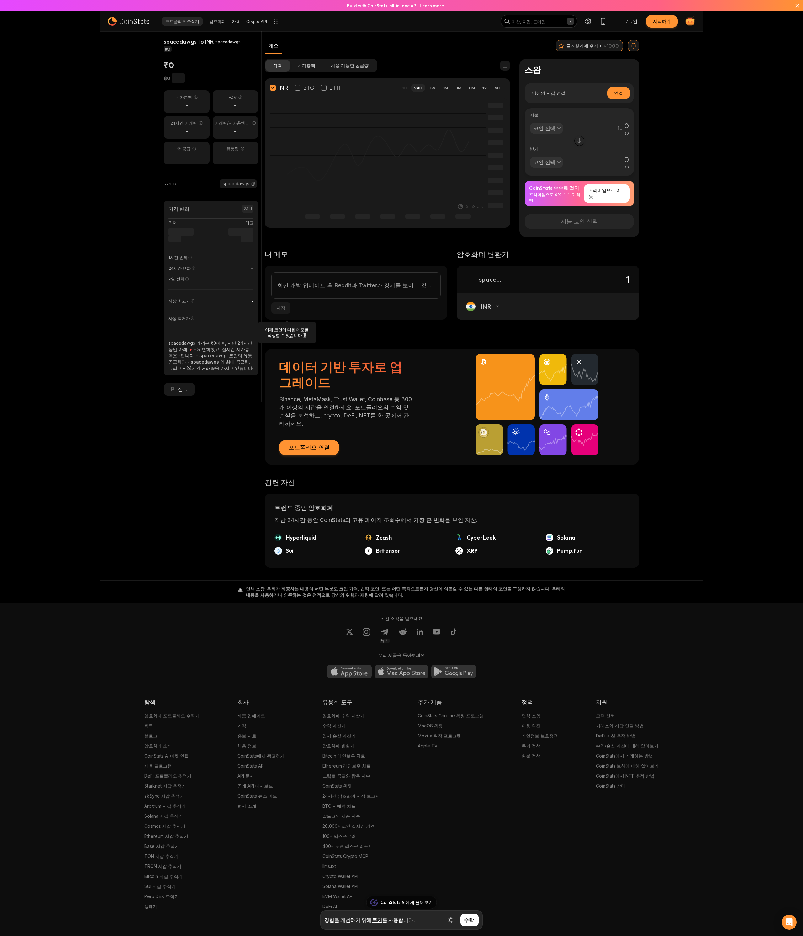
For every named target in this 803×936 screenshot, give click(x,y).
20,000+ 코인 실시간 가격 (348, 826)
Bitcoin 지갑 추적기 (163, 876)
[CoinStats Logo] (128, 21)
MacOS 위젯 (430, 725)
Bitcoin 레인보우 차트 (343, 755)
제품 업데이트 (251, 715)
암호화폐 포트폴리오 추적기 (171, 715)
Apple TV (428, 745)
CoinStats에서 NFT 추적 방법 (625, 776)
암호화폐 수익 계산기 (343, 715)
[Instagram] (366, 635)
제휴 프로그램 (158, 765)
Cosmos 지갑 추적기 (164, 826)
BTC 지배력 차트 (339, 806)
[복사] (253, 183)
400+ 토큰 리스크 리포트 (347, 846)
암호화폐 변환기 (338, 745)
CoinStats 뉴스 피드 (257, 796)
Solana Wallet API (340, 886)
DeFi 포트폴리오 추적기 (167, 776)
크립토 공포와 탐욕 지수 (346, 776)
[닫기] (793, 5)
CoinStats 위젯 (337, 786)
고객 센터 (605, 715)
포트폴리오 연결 (309, 447)
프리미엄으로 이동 (605, 193)
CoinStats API (251, 765)
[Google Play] (453, 671)
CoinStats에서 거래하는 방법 (624, 755)
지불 (534, 115)
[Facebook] (453, 635)
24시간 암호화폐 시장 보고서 (351, 796)
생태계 (150, 906)
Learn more (432, 5)
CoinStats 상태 (610, 786)
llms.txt (329, 866)
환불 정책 (531, 755)
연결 (618, 93)
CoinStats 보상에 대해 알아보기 (627, 765)
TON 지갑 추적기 (161, 856)
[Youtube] (436, 635)
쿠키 (377, 920)
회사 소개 (246, 806)
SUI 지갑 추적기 (160, 886)
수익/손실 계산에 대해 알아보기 (627, 745)
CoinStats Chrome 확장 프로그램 (451, 715)
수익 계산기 (334, 725)
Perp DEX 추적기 (161, 896)
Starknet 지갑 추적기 (165, 786)
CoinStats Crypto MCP (345, 856)
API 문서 (245, 776)
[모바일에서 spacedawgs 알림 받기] (633, 45)
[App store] (349, 671)
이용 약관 (531, 725)
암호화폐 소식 (158, 745)
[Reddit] (403, 635)
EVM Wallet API (338, 896)
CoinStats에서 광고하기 (261, 755)
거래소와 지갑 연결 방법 (620, 725)
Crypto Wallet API (340, 876)
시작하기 (662, 21)
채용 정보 (246, 745)
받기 (534, 149)
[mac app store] (401, 671)
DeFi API (331, 906)
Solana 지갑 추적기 (163, 816)
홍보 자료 (246, 735)
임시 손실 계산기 (339, 735)
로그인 (630, 21)
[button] (253, 183)
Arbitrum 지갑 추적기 (165, 806)
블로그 (150, 735)
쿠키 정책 (531, 745)
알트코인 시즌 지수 (341, 816)
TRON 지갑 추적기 (162, 866)
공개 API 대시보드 (255, 786)
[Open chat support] (789, 922)
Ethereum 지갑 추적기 (166, 836)
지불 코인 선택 (579, 221)
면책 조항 (531, 715)
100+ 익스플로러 (339, 836)
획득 (148, 725)
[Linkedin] (419, 635)
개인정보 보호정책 (540, 735)
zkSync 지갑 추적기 (164, 796)
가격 (241, 725)
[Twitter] (349, 635)
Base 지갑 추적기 (161, 846)
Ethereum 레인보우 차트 (346, 765)
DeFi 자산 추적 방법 (615, 735)
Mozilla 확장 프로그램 (439, 735)
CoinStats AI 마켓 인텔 (166, 755)
